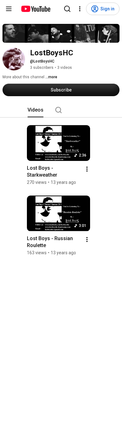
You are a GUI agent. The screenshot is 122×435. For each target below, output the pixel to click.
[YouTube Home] (35, 9)
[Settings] (80, 9)
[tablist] (61, 110)
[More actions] (87, 169)
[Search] (67, 9)
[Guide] (9, 9)
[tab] (35, 110)
